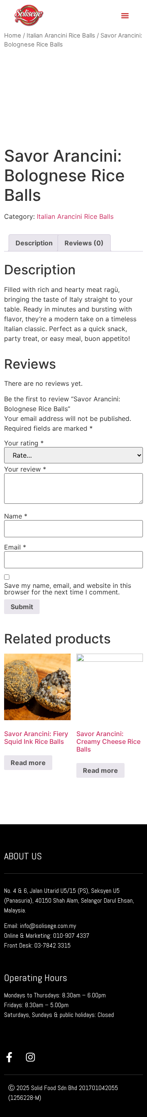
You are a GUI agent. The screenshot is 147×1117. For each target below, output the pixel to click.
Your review (25, 469)
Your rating (24, 443)
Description (34, 243)
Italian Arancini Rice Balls (61, 35)
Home (12, 35)
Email (15, 547)
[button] (125, 15)
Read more (28, 763)
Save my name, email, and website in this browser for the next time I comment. (67, 588)
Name (15, 516)
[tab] (34, 242)
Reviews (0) (84, 243)
